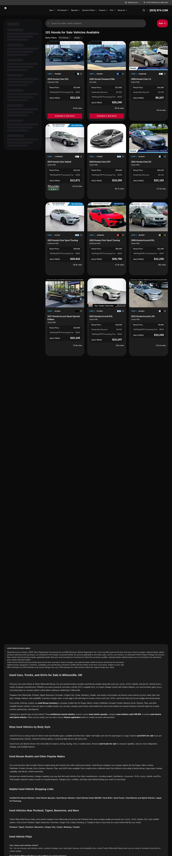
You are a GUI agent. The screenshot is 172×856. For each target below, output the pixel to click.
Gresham (29, 827)
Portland (13, 827)
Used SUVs (107, 798)
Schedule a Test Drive (65, 116)
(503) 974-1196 (159, 10)
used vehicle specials (98, 714)
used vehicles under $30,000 (128, 714)
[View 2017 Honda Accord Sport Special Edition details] (64, 292)
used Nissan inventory (48, 703)
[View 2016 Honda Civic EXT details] (106, 138)
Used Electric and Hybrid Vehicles (140, 798)
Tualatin (76, 827)
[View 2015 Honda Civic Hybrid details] (64, 138)
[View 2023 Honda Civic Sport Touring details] (64, 216)
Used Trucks (119, 798)
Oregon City (50, 827)
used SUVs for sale (145, 736)
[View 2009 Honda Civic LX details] (148, 55)
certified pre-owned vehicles (62, 714)
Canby (59, 827)
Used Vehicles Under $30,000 (88, 798)
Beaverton (39, 827)
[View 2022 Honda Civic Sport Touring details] (106, 216)
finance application (72, 717)
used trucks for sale (107, 744)
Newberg (67, 827)
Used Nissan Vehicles (65, 798)
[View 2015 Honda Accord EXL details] (106, 292)
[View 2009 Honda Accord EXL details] (148, 216)
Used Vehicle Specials (45, 798)
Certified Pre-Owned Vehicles (22, 798)
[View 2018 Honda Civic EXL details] (64, 55)
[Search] (144, 10)
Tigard (21, 827)
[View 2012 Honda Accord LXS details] (148, 292)
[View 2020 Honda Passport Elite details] (106, 55)
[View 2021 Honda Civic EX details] (148, 138)
